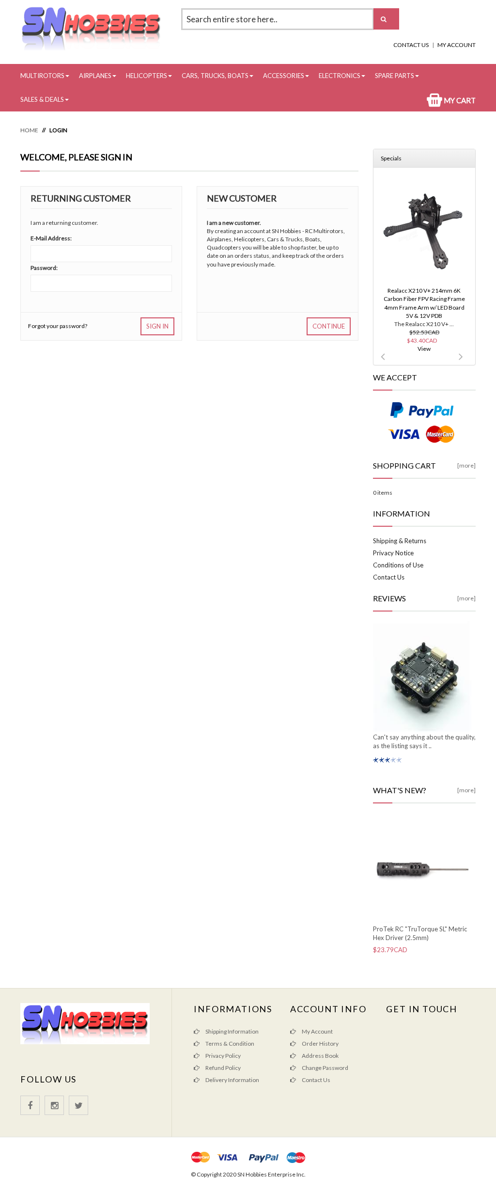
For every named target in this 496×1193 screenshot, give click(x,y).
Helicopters (146, 75)
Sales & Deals (42, 99)
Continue (328, 326)
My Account (456, 44)
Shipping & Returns (399, 541)
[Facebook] (30, 1105)
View (424, 348)
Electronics (339, 75)
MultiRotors (42, 75)
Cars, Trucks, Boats (215, 75)
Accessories (283, 75)
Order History (320, 1043)
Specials (391, 158)
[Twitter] (78, 1105)
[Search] (386, 19)
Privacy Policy (222, 1055)
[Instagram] (54, 1105)
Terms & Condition (229, 1043)
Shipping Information (231, 1031)
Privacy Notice (393, 553)
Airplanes (95, 75)
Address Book (320, 1055)
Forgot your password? (57, 326)
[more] (466, 465)
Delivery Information (231, 1079)
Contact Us (411, 44)
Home (29, 130)
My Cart (459, 100)
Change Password (324, 1067)
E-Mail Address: (51, 238)
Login (58, 130)
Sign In (157, 326)
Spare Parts (394, 75)
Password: (44, 267)
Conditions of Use (398, 565)
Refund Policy (222, 1067)
